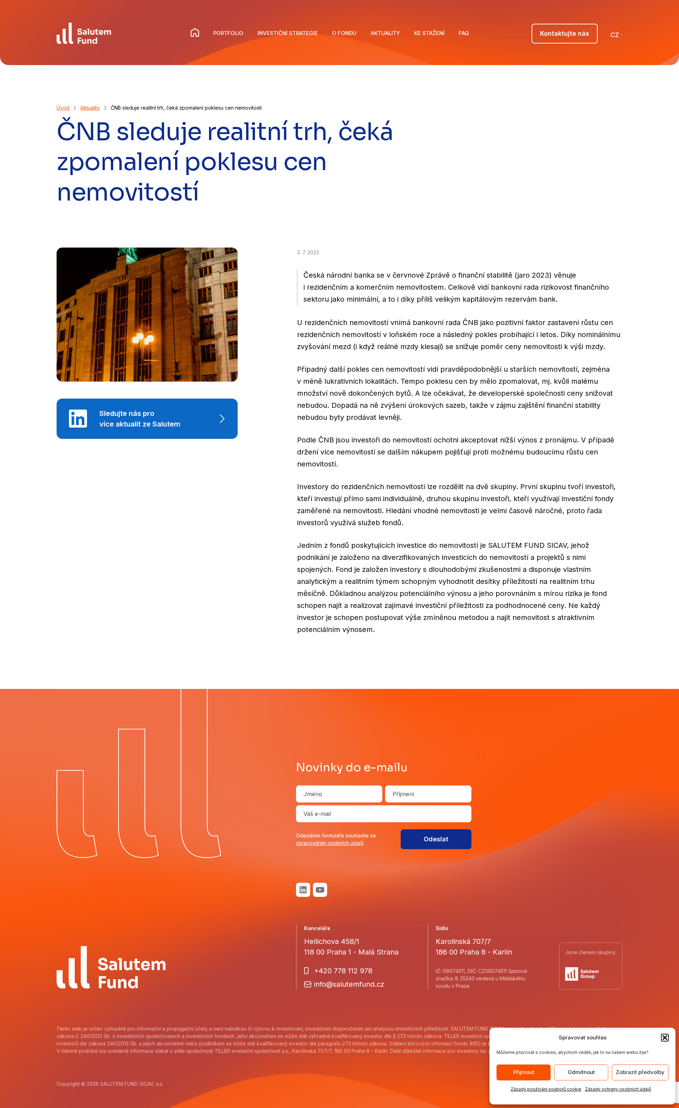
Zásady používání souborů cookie (546, 1089)
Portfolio (228, 33)
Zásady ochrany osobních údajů (618, 1089)
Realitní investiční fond (195, 33)
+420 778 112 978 (343, 971)
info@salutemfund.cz (349, 984)
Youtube (320, 890)
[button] (664, 1037)
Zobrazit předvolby (640, 1072)
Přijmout (523, 1072)
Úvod (63, 108)
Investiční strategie (287, 33)
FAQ (464, 33)
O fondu (344, 33)
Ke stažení (429, 33)
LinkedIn (303, 890)
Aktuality (385, 33)
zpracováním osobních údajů (329, 843)
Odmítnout (581, 1072)
